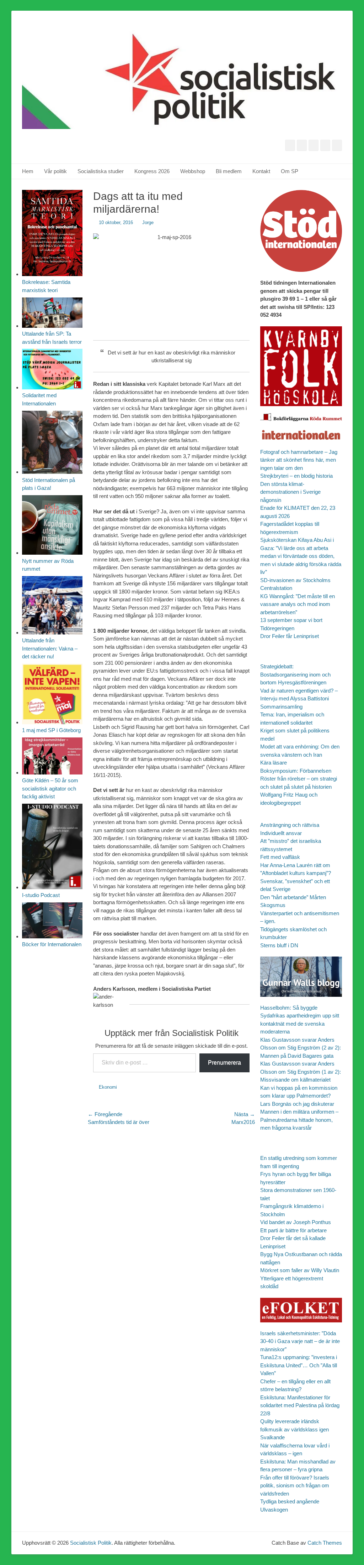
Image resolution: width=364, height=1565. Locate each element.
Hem (27, 171)
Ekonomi (108, 1087)
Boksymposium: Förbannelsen (295, 771)
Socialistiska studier (100, 171)
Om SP (289, 171)
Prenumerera (224, 1062)
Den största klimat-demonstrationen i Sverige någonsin (290, 492)
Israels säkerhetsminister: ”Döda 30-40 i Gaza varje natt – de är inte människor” (300, 1341)
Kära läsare (273, 763)
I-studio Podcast (41, 895)
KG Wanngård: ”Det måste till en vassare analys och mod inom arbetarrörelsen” (297, 604)
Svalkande (272, 1437)
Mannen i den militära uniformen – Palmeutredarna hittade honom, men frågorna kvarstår (299, 1120)
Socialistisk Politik (91, 1543)
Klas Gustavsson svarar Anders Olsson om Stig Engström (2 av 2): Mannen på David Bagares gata (300, 1048)
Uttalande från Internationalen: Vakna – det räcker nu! (49, 648)
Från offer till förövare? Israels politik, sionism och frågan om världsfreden (294, 1486)
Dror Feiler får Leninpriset (289, 636)
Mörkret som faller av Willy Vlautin (299, 1270)
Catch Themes (324, 1543)
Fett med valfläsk (280, 857)
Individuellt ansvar (281, 833)
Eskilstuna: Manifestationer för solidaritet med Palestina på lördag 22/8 (299, 1405)
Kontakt (261, 171)
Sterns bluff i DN (279, 945)
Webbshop (192, 171)
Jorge (148, 222)
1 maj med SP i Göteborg (51, 730)
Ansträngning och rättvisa (289, 825)
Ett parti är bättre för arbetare (293, 1230)
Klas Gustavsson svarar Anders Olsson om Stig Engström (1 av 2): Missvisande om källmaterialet (300, 1072)
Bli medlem (229, 171)
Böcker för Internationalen (51, 944)
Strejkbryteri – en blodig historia (296, 476)
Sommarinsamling (281, 707)
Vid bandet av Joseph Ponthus (295, 1222)
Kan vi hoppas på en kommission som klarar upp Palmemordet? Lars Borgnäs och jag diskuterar (298, 1096)
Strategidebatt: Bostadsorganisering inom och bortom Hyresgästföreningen (295, 674)
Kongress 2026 (152, 171)
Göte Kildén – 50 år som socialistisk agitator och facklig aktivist (50, 788)
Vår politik (55, 171)
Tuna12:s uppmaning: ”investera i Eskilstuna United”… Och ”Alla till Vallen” (298, 1365)
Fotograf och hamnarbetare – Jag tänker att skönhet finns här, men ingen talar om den (298, 460)
